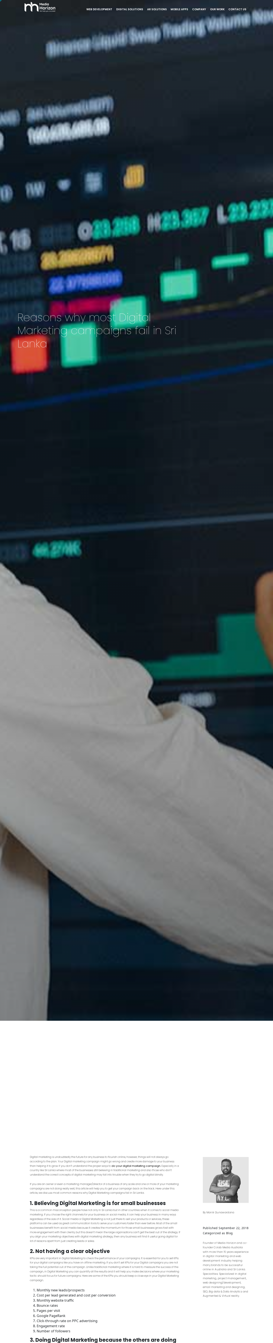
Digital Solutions (129, 9)
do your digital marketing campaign (136, 1166)
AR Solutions (157, 9)
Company (199, 9)
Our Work (217, 9)
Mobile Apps (179, 9)
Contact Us (237, 9)
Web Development (99, 9)
